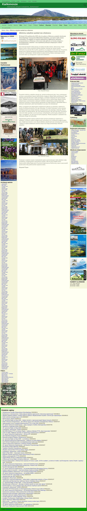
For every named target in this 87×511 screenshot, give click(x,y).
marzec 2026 (4, 189)
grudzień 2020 (4, 265)
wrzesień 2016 (5, 324)
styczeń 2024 (4, 220)
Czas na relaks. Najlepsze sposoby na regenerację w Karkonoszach (21, 432)
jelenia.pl (73, 137)
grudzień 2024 (4, 207)
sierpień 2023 (4, 226)
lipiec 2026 (4, 185)
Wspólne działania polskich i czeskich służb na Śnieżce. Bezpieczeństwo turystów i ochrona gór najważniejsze (32, 415)
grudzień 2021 (4, 250)
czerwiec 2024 (5, 214)
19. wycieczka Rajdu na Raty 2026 (12, 428)
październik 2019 (5, 280)
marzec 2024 (4, 218)
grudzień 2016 (4, 321)
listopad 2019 (4, 279)
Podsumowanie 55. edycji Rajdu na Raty (13, 474)
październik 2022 (5, 238)
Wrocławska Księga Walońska (11, 446)
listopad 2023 (4, 223)
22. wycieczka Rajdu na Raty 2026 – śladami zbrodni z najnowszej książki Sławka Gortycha (27, 420)
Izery (75, 25)
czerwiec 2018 (5, 299)
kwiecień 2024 (4, 217)
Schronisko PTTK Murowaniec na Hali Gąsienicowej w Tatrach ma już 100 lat (23, 488)
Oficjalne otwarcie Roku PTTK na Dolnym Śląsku (16, 449)
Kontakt (34, 1)
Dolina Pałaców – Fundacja (7, 373)
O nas (13, 1)
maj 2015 (3, 343)
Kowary (72, 155)
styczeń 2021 (4, 263)
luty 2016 (3, 333)
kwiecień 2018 (4, 302)
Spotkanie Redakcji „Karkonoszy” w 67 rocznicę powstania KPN (20, 471)
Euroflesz (73, 135)
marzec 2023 (4, 232)
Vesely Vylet (73, 145)
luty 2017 (3, 318)
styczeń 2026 (4, 192)
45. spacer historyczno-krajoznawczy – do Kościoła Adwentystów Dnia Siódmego (24, 490)
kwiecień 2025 (4, 203)
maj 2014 (3, 358)
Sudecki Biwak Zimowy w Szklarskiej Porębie (15, 457)
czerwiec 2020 (5, 272)
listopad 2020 (4, 266)
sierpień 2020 (4, 269)
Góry (60, 25)
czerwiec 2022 (5, 243)
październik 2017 (5, 309)
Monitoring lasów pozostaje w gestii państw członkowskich (18, 493)
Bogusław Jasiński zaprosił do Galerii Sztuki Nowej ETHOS (18, 454)
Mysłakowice (74, 156)
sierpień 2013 (4, 368)
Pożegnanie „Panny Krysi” (9, 478)
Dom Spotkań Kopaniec (76, 92)
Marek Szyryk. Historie (9, 418)
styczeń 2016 (4, 334)
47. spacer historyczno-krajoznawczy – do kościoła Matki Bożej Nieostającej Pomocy (25, 468)
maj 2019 (3, 286)
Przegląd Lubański (75, 142)
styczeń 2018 (4, 305)
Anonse (4, 25)
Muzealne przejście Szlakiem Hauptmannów (14, 437)
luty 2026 (3, 191)
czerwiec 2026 (5, 186)
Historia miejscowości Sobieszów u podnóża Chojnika (17, 443)
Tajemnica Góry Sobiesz (76, 99)
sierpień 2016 (4, 325)
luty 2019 (3, 290)
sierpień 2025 (4, 198)
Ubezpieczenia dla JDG (9, 476)
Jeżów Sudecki (74, 152)
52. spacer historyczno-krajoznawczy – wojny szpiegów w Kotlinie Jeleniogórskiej (24, 424)
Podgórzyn (73, 158)
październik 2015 (5, 337)
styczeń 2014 (4, 362)
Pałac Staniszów (5, 380)
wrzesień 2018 (5, 296)
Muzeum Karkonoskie (75, 93)
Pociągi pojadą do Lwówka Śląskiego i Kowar (15, 496)
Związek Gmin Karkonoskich (77, 82)
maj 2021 (3, 259)
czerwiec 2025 (5, 200)
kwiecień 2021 (4, 260)
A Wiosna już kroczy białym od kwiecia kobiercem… (16, 459)
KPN (85, 25)
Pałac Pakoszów (5, 378)
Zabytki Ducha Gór (75, 148)
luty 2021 (3, 262)
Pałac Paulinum (5, 379)
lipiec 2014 (4, 355)
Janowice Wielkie (74, 151)
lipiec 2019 (4, 284)
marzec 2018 (4, 303)
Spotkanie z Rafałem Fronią (10, 502)
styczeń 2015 (4, 348)
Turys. (65, 25)
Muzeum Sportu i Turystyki (76, 88)
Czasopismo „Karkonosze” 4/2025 (12, 487)
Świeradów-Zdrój (74, 162)
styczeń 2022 (4, 249)
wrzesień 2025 (5, 197)
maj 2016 (3, 329)
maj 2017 (3, 315)
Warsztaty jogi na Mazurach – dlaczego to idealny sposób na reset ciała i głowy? (24, 484)
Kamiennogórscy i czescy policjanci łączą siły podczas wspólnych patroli (22, 485)
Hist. (21, 25)
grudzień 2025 (4, 193)
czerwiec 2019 (5, 285)
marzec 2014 (4, 360)
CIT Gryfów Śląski (75, 131)
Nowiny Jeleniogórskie (75, 140)
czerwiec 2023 (5, 229)
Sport (70, 25)
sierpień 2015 (4, 340)
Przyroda (55, 25)
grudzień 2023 (4, 222)
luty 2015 (3, 347)
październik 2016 (5, 323)
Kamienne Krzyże (75, 98)
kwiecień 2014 (4, 359)
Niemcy (16, 25)
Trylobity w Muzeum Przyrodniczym (12, 448)
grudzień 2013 (4, 364)
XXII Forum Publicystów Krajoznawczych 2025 (15, 506)
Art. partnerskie (6, 28)
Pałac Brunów (4, 374)
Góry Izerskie (74, 136)
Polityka (36, 25)
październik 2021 (5, 253)
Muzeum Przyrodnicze (76, 97)
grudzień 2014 (4, 349)
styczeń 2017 (4, 319)
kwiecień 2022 (4, 246)
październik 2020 (5, 267)
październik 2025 (5, 195)
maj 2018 (3, 300)
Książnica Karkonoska (75, 85)
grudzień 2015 (4, 335)
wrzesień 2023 (5, 225)
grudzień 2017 (4, 306)
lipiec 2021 (4, 256)
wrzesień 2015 (5, 339)
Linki (29, 1)
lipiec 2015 (4, 341)
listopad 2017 (4, 308)
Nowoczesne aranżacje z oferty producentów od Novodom (18, 492)
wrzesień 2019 (5, 281)
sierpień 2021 (4, 255)
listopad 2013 (4, 365)
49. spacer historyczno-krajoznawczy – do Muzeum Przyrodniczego (21, 445)
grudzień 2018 (4, 292)
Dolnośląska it (74, 132)
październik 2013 (5, 366)
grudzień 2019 (4, 278)
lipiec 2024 (4, 213)
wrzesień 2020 (5, 268)
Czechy (10, 25)
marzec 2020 (4, 274)
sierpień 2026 (4, 183)
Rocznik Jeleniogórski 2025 (10, 467)
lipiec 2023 (4, 228)
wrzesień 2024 (5, 211)
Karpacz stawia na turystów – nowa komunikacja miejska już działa (20, 470)
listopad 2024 (4, 209)
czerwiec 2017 (5, 313)
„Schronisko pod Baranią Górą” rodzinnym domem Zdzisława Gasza (21, 481)
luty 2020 (3, 275)
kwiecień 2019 (4, 287)
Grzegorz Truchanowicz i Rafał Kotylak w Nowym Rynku (18, 498)
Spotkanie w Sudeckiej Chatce (11, 426)
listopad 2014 (4, 350)
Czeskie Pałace (5, 372)
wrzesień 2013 (5, 367)
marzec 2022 (4, 247)
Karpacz (73, 153)
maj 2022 (3, 244)
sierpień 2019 (4, 283)
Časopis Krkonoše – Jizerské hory (78, 130)
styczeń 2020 (4, 277)
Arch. (25, 25)
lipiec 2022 (4, 242)
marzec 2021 (4, 261)
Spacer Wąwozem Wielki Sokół (11, 499)
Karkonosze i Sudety (75, 139)
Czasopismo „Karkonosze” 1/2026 (12, 451)
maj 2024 (3, 216)
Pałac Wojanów (5, 381)
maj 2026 (3, 187)
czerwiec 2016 (5, 328)
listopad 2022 (4, 237)
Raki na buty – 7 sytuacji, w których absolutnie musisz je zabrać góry (21, 501)
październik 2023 (5, 224)
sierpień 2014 (4, 354)
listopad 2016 (4, 322)
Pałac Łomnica (5, 376)
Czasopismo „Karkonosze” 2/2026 (12, 429)
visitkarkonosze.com (75, 146)
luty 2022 (3, 248)
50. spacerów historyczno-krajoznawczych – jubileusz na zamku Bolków (22, 440)
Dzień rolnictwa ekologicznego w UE (12, 417)
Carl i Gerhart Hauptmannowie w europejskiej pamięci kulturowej (20, 442)
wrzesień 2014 (5, 353)
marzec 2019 (4, 288)
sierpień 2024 (4, 212)
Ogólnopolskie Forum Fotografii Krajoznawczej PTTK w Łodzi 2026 (20, 423)
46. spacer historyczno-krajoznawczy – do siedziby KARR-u (18, 473)
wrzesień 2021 (5, 254)
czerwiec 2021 (5, 257)
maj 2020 (3, 273)
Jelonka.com (73, 138)
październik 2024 (5, 210)
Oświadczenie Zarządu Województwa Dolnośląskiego (17, 412)
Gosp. (30, 25)
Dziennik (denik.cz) (75, 133)
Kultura (42, 25)
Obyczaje (48, 25)
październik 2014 (5, 352)
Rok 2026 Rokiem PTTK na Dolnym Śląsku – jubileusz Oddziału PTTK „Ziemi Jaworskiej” (26, 431)
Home (3, 30)
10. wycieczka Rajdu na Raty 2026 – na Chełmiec (16, 439)
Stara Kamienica (74, 161)
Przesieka (73, 159)
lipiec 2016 (4, 327)
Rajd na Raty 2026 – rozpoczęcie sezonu (14, 453)
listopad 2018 (4, 293)
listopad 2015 (4, 336)
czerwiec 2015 (5, 342)
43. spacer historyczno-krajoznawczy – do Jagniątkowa (17, 504)
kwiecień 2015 (4, 345)
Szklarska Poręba (75, 144)
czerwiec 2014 (5, 356)
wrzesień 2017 (5, 310)
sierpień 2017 (4, 311)
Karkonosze (10, 4)
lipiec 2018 (4, 298)
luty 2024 (3, 219)
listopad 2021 (4, 251)
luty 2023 (3, 234)
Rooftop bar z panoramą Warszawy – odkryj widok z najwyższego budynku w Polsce (25, 479)
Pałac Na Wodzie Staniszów (7, 377)
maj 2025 (3, 201)
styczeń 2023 (4, 235)
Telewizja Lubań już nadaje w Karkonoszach (14, 495)
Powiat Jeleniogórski (75, 91)
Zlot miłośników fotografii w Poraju (12, 435)
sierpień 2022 (4, 241)
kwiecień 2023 (4, 231)
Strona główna (6, 1)
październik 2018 (5, 294)
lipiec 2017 (4, 312)
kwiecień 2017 (4, 316)
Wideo (80, 25)
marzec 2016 (4, 331)
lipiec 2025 (4, 199)
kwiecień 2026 (4, 188)
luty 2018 (3, 304)
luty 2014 (3, 361)
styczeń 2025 (4, 206)
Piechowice (73, 157)
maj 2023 (3, 230)
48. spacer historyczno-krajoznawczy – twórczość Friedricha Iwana (20, 463)
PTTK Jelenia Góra (75, 90)
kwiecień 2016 (4, 330)
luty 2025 (3, 205)
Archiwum (23, 1)
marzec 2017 (4, 317)
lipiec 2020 (4, 271)
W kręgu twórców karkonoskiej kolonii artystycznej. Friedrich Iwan (20, 465)
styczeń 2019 (4, 291)
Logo (18, 1)
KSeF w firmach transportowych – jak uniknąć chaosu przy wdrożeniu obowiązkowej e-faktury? (28, 421)
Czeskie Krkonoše (75, 84)
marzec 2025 (4, 204)
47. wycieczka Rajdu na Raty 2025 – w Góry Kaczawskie (18, 482)
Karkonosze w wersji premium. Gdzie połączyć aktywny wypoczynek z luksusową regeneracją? (28, 414)
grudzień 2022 (4, 236)
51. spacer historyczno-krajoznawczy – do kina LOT (16, 434)
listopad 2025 (4, 194)
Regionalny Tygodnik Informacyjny (78, 143)
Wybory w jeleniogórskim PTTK (11, 456)
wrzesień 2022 (5, 240)
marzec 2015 (4, 346)
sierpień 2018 (4, 297)
